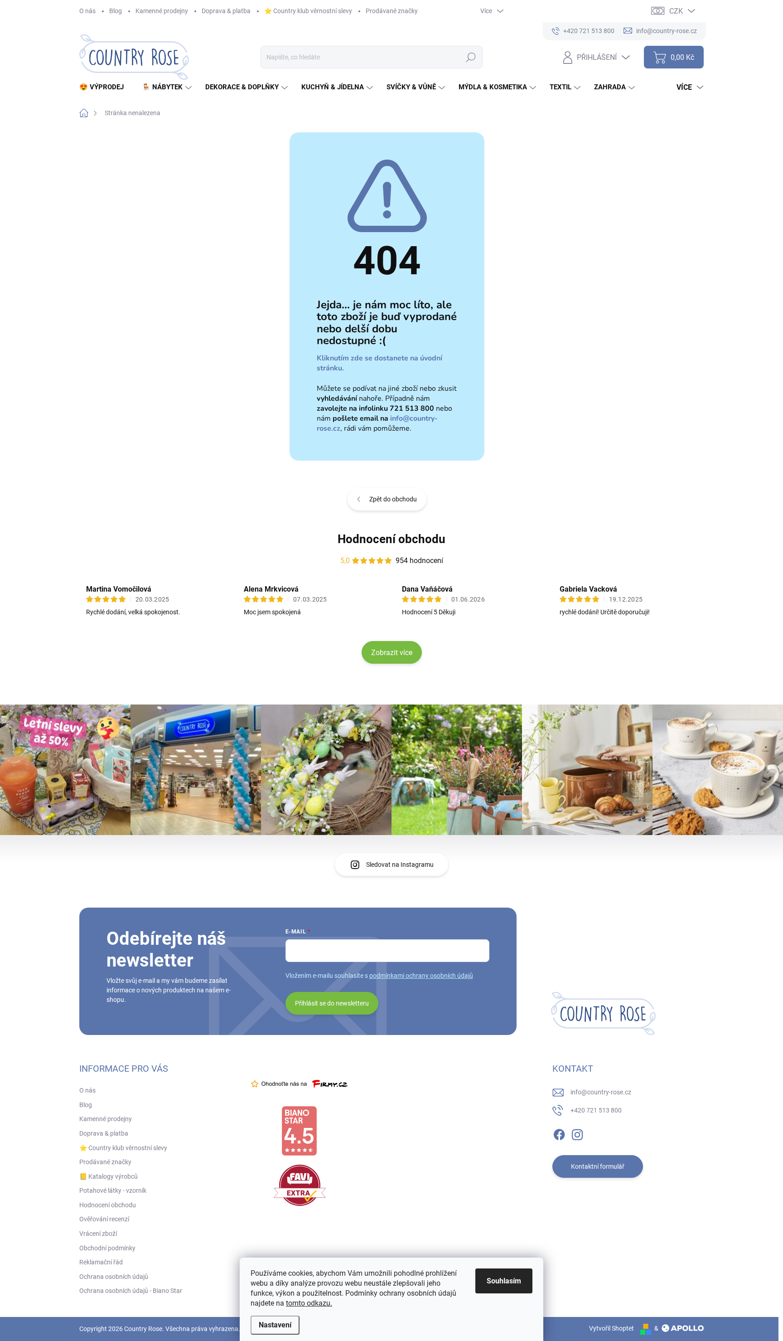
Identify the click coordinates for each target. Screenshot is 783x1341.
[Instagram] (577, 1133)
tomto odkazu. (309, 1303)
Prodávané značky (392, 11)
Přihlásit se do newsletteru (332, 1003)
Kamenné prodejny (161, 11)
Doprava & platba (226, 11)
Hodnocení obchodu (391, 539)
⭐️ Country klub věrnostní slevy (308, 11)
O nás (87, 11)
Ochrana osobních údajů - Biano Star (130, 1290)
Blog (115, 11)
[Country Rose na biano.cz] (299, 1131)
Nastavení (275, 1325)
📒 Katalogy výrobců (108, 1176)
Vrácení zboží (98, 1233)
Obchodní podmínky (107, 1248)
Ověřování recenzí (104, 1219)
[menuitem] (104, 87)
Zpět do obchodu (393, 499)
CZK (676, 11)
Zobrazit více (391, 652)
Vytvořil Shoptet (611, 1328)
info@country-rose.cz (600, 1092)
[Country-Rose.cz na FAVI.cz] (300, 1185)
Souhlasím (504, 1281)
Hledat (470, 57)
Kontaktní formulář (597, 1166)
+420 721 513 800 (596, 1110)
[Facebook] (559, 1133)
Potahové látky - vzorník (112, 1190)
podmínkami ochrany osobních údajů (421, 975)
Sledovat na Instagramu (400, 864)
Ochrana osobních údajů (113, 1276)
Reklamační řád (101, 1262)
